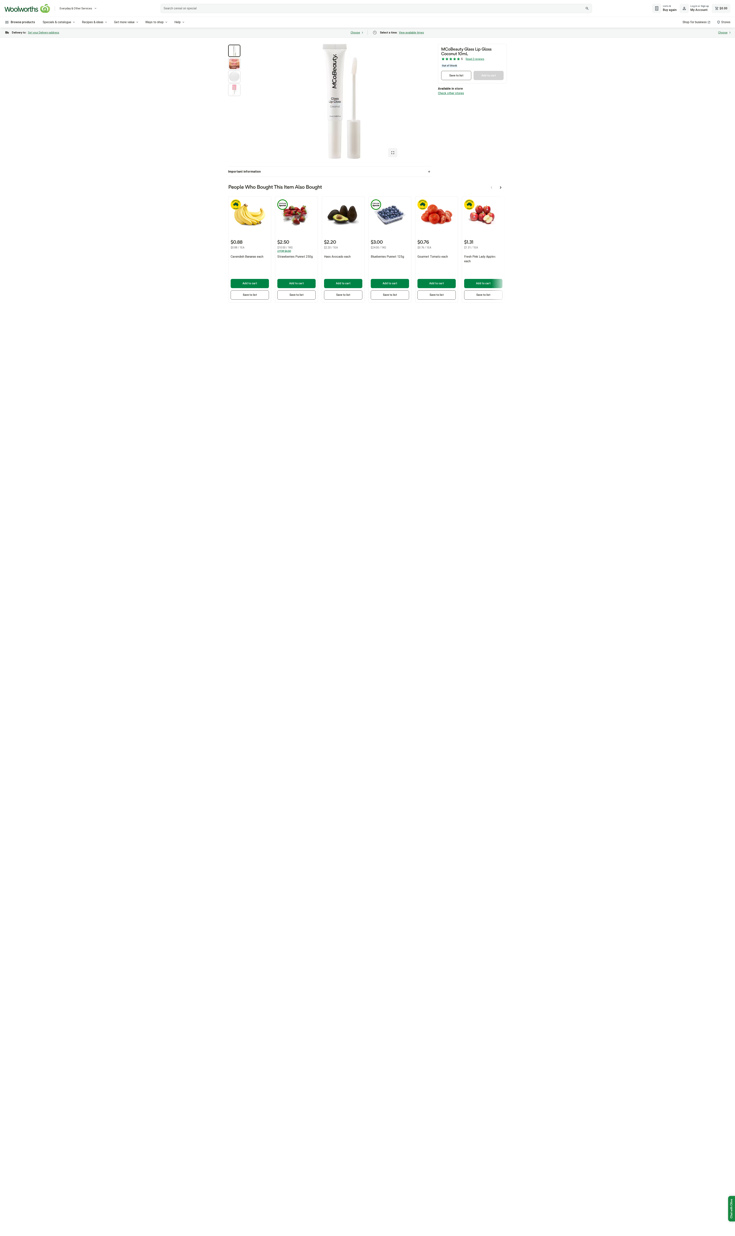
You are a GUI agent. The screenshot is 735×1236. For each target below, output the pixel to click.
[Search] (587, 8)
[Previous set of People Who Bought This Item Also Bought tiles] (491, 187)
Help (177, 22)
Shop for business (695, 22)
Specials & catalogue (57, 22)
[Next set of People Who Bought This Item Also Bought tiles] (501, 187)
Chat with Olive (731, 1208)
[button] (234, 51)
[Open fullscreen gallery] (392, 152)
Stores (725, 22)
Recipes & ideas (92, 22)
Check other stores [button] (451, 93)
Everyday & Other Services (76, 8)
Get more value (124, 22)
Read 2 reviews (475, 59)
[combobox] (376, 8)
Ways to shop (154, 22)
